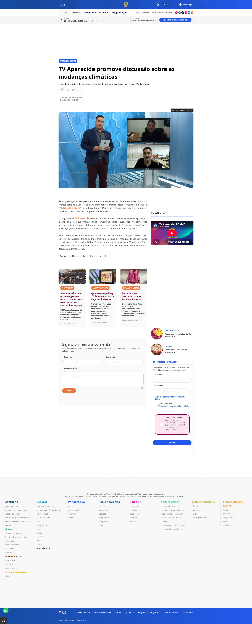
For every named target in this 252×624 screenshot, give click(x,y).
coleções (227, 513)
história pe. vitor (168, 506)
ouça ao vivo (104, 510)
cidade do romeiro (13, 514)
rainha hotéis (11, 568)
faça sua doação (142, 13)
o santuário (10, 560)
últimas (77, 12)
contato (8, 525)
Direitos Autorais (171, 612)
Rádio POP (136, 502)
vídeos (8, 576)
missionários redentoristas (172, 514)
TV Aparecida (82, 218)
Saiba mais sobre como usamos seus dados (170, 398)
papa (38, 540)
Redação (42, 502)
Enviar (69, 391)
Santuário (11, 502)
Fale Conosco (187, 612)
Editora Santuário (203, 502)
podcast (102, 514)
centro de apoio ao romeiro (17, 517)
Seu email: (158, 385)
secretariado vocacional (171, 529)
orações (39, 536)
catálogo (226, 525)
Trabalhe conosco (82, 612)
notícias (8, 552)
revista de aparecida (16, 572)
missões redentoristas (170, 517)
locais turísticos (12, 544)
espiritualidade (43, 517)
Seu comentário (70, 368)
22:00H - (75, 21)
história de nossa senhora (16, 537)
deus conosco (198, 510)
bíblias (195, 506)
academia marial (12, 506)
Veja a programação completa (175, 20)
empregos (134, 506)
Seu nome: (159, 374)
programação (119, 12)
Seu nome (68, 357)
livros (194, 514)
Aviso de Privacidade (102, 612)
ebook (225, 521)
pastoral (9, 564)
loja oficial (9, 548)
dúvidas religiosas (44, 514)
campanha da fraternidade (48, 510)
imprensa (9, 541)
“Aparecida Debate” (70, 207)
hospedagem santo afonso (172, 510)
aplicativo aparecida (45, 506)
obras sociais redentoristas (173, 525)
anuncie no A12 (44, 548)
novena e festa (13, 556)
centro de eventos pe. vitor (17, 521)
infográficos (41, 525)
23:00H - (144, 21)
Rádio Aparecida (109, 502)
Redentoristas (170, 502)
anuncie (168, 13)
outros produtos (199, 517)
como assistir (157, 13)
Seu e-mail (110, 357)
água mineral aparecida (15, 510)
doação (9, 529)
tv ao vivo (103, 12)
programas (90, 12)
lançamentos (228, 517)
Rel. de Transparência (125, 612)
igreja (38, 521)
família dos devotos (13, 533)
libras (38, 529)
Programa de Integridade (148, 612)
